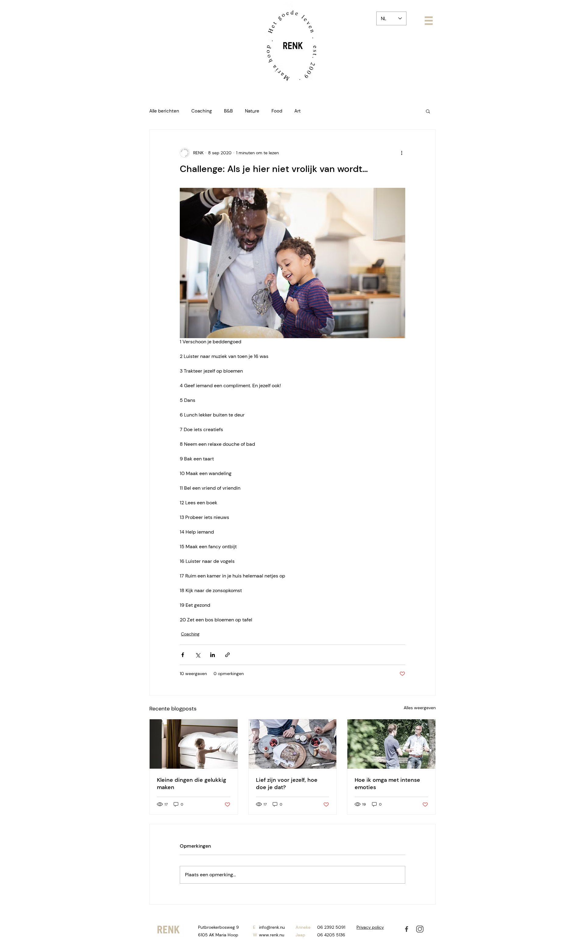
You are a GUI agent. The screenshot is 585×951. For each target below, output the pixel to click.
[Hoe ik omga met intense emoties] (391, 744)
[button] (429, 20)
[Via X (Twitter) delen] (197, 655)
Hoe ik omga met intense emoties (387, 783)
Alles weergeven (420, 707)
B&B (228, 111)
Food (276, 111)
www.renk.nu (271, 935)
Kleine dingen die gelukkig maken (191, 783)
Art (297, 111)
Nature (252, 111)
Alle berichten (164, 111)
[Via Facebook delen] (183, 655)
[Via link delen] (227, 655)
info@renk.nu (272, 927)
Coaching (201, 111)
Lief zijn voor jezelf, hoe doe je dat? (286, 783)
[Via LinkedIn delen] (212, 655)
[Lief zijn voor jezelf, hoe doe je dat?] (293, 744)
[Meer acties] (401, 152)
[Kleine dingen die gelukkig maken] (194, 744)
